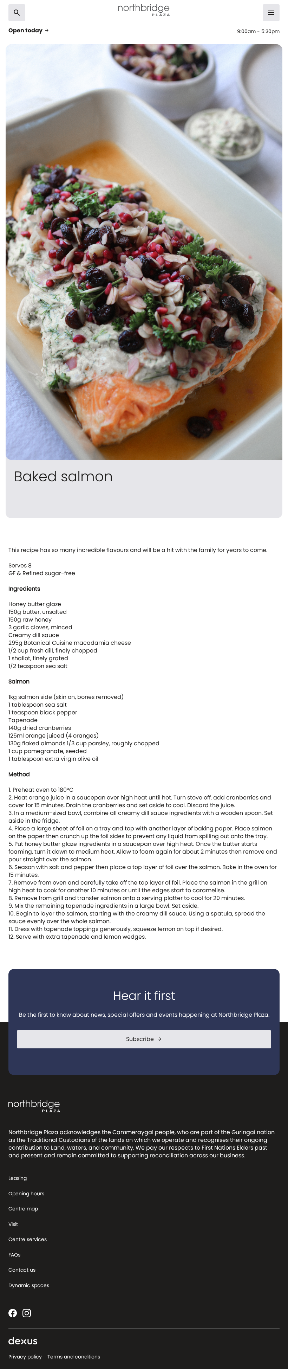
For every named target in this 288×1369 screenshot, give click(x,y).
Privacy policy (25, 1356)
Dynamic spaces (28, 1285)
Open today (29, 30)
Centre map (23, 1208)
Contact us (21, 1269)
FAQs (14, 1254)
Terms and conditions (73, 1356)
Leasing (17, 1178)
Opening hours (26, 1193)
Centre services (27, 1239)
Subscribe (144, 1039)
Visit (13, 1224)
